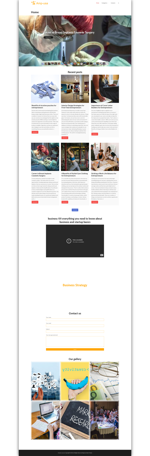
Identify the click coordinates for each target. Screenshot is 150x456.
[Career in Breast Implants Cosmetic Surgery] (45, 157)
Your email (48, 323)
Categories (104, 3)
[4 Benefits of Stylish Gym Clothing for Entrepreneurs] (75, 157)
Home (97, 3)
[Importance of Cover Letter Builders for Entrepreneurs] (105, 89)
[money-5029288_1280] (104, 381)
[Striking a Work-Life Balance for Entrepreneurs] (105, 157)
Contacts (113, 3)
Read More (48, 37)
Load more (75, 209)
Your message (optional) (52, 335)
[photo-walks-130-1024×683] (46, 420)
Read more (35, 132)
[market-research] (75, 420)
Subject (48, 329)
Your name (48, 317)
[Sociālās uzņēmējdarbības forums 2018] (104, 420)
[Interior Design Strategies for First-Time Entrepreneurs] (75, 89)
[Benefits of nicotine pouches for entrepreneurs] (45, 89)
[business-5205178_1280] (46, 381)
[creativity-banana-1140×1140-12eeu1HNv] (75, 381)
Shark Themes (89, 452)
